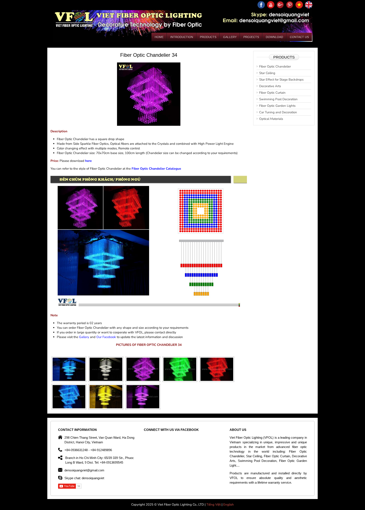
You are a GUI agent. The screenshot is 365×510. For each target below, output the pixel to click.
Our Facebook (106, 337)
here (88, 161)
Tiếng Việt (214, 504)
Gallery (84, 337)
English (228, 504)
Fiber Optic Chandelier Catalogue (156, 168)
